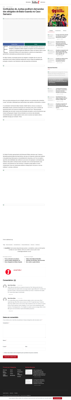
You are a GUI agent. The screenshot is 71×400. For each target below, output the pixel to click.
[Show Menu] (3, 2)
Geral (11, 370)
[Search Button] (67, 2)
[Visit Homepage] (35, 2)
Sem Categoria (19, 374)
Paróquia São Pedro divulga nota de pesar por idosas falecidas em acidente (62, 36)
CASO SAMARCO (5, 375)
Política (19, 370)
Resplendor (20, 371)
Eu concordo (57, 398)
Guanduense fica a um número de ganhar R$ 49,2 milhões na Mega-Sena (61, 98)
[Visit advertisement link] (58, 16)
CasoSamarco (17, 244)
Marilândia (12, 375)
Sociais (19, 376)
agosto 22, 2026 (53, 84)
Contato (16, 393)
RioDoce (37, 244)
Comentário (6, 323)
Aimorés (5, 370)
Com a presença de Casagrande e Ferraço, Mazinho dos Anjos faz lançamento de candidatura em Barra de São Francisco (39, 373)
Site (26, 346)
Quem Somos (5, 393)
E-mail (5, 346)
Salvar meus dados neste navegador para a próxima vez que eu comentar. (21, 352)
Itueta (11, 373)
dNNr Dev (29, 395)
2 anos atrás (19, 285)
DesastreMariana (25, 244)
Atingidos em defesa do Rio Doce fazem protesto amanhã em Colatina (62, 60)
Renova (32, 244)
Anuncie (11, 393)
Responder (11, 294)
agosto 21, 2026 (59, 109)
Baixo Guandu (9, 244)
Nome (5, 340)
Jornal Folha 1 (17, 270)
